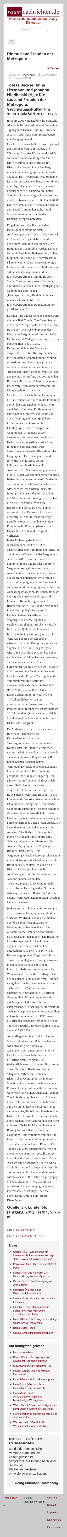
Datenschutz (54, 1519)
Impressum (53, 1512)
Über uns (52, 1497)
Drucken (55, 68)
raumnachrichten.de (32, 1236)
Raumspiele (54, 1527)
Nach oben (11, 1498)
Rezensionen (28, 75)
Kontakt (51, 1505)
